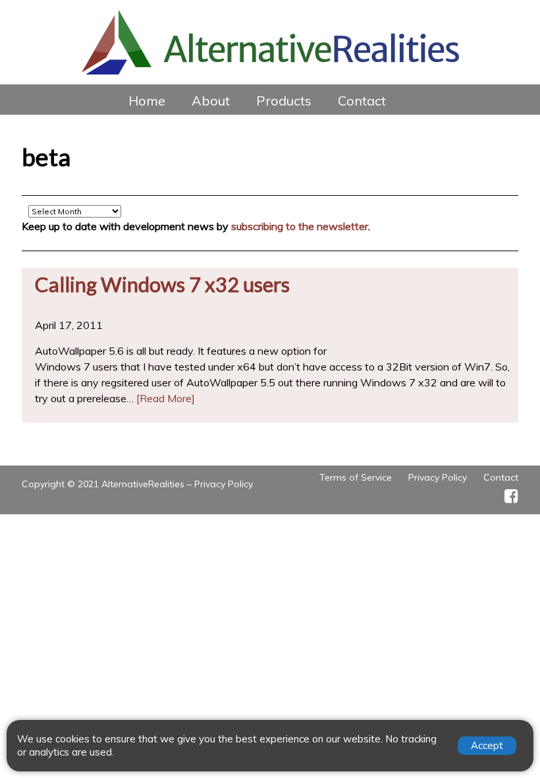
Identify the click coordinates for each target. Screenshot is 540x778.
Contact (362, 100)
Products (283, 100)
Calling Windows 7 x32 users (162, 284)
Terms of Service (355, 477)
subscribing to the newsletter (299, 226)
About (211, 100)
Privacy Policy (223, 484)
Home (146, 100)
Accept (487, 745)
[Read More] (165, 398)
